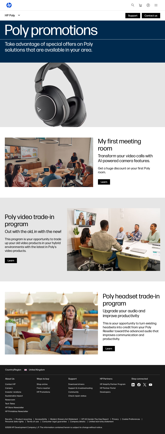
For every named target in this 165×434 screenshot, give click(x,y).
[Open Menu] (156, 5)
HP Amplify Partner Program (112, 384)
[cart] (140, 5)
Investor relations (13, 392)
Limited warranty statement (101, 421)
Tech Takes (10, 403)
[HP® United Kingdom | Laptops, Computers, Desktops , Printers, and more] (9, 5)
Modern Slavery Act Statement (64, 419)
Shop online (42, 384)
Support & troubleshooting (80, 388)
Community (73, 392)
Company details (77, 421)
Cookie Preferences (131, 419)
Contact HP (10, 384)
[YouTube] (150, 384)
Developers (105, 392)
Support (72, 378)
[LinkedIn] (133, 384)
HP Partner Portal (108, 388)
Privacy (115, 419)
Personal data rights (14, 421)
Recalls (8, 419)
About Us (10, 378)
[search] (133, 5)
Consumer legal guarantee (54, 421)
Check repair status (77, 396)
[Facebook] (139, 384)
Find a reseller (43, 388)
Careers (9, 388)
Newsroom (10, 400)
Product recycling (24, 419)
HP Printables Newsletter (16, 411)
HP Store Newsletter (14, 407)
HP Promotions (43, 392)
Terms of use (33, 421)
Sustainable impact (14, 396)
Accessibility (41, 419)
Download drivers (76, 384)
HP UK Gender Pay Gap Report (95, 419)
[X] (144, 384)
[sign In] (148, 5)
